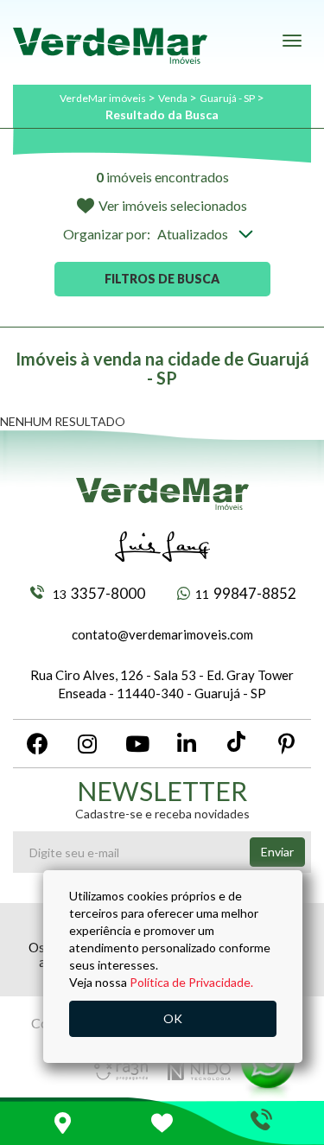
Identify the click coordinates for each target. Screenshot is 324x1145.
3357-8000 (99, 593)
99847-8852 (245, 593)
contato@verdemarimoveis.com (162, 634)
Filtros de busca (162, 278)
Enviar (277, 851)
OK (172, 1018)
